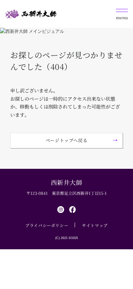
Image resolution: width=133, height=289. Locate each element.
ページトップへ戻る (67, 140)
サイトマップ (95, 225)
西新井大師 (67, 182)
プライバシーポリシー (46, 225)
